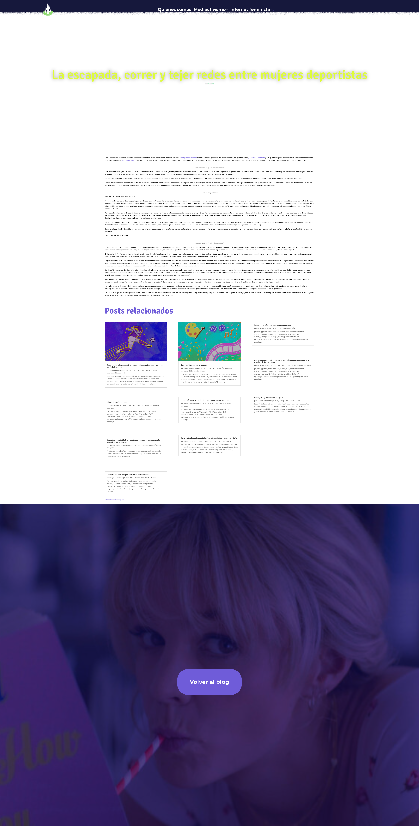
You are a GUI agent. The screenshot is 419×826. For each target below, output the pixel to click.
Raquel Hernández (117, 405)
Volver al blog (209, 682)
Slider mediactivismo (197, 371)
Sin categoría (120, 373)
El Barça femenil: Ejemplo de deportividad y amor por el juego (206, 400)
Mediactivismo (210, 9)
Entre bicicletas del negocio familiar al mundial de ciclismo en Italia (209, 438)
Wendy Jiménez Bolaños (120, 445)
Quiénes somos (174, 9)
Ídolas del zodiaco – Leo (117, 402)
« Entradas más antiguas (114, 500)
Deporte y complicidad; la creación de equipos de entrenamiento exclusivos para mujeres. (133, 441)
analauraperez (189, 403)
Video (153, 478)
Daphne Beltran (116, 478)
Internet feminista (250, 9)
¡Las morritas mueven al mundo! (194, 365)
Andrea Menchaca (264, 401)
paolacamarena (190, 368)
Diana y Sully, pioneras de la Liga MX (269, 397)
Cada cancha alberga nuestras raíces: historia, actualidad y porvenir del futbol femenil (135, 366)
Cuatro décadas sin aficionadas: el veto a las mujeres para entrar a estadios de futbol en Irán (281, 361)
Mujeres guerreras (304, 365)
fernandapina (115, 370)
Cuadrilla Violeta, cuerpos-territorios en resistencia (128, 474)
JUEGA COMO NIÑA (142, 370)
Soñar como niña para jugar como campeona (272, 325)
